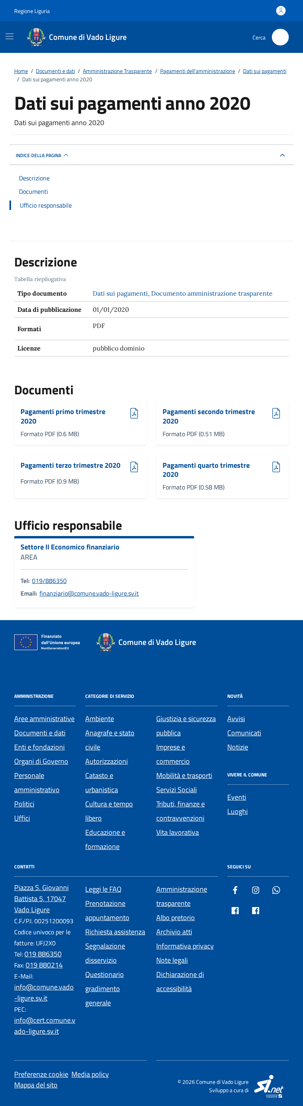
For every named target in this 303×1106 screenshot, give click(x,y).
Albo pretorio (175, 917)
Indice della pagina (38, 155)
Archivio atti (174, 931)
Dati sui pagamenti (120, 293)
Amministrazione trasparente (181, 896)
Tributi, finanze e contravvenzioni (180, 811)
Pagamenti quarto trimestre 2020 (206, 470)
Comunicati (244, 732)
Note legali (172, 960)
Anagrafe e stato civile (110, 739)
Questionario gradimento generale (104, 988)
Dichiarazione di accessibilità (180, 981)
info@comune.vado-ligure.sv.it (44, 992)
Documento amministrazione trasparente (212, 293)
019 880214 (44, 965)
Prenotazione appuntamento (107, 910)
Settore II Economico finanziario (70, 547)
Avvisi (236, 718)
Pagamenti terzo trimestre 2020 (70, 466)
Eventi (236, 797)
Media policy (90, 1074)
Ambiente (99, 718)
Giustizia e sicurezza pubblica (186, 725)
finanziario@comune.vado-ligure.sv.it (89, 593)
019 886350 (43, 954)
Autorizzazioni (106, 761)
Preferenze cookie (41, 1074)
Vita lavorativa (177, 832)
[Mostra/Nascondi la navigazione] (9, 36)
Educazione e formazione (105, 839)
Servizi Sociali (176, 789)
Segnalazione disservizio (105, 953)
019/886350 (49, 580)
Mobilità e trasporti (184, 775)
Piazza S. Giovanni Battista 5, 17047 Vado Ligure (41, 898)
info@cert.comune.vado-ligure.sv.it (44, 1026)
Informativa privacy (185, 946)
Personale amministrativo (37, 782)
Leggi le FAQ (103, 889)
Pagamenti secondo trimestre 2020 (209, 416)
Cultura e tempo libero (109, 811)
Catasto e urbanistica (101, 782)
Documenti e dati (39, 732)
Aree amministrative (44, 718)
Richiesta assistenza (115, 931)
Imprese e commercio (173, 754)
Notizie (237, 747)
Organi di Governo (41, 761)
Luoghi (237, 811)
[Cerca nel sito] (280, 37)
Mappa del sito (36, 1085)
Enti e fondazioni (39, 747)
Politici (24, 804)
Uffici (22, 818)
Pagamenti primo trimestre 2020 (63, 416)
